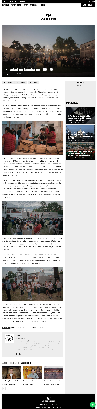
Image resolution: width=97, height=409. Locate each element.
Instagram (80, 82)
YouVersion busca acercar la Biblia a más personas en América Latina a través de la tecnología (80, 118)
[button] (91, 1)
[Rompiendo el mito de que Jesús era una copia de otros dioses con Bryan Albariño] (32, 372)
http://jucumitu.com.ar (21, 338)
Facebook (80, 85)
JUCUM (9, 74)
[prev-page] (3, 388)
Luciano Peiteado (72, 122)
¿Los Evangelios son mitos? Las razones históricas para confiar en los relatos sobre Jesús (11, 382)
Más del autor (26, 362)
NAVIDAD (13, 327)
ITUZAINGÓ (42, 327)
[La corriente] (48, 16)
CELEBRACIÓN (33, 327)
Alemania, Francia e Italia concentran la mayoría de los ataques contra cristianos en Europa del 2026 (80, 135)
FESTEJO (25, 327)
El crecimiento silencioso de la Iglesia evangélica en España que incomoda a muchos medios (53, 382)
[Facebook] (17, 354)
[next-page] (6, 388)
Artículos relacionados (10, 362)
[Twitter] (20, 354)
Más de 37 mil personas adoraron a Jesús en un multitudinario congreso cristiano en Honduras (80, 153)
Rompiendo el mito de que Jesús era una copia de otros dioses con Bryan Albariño (32, 382)
